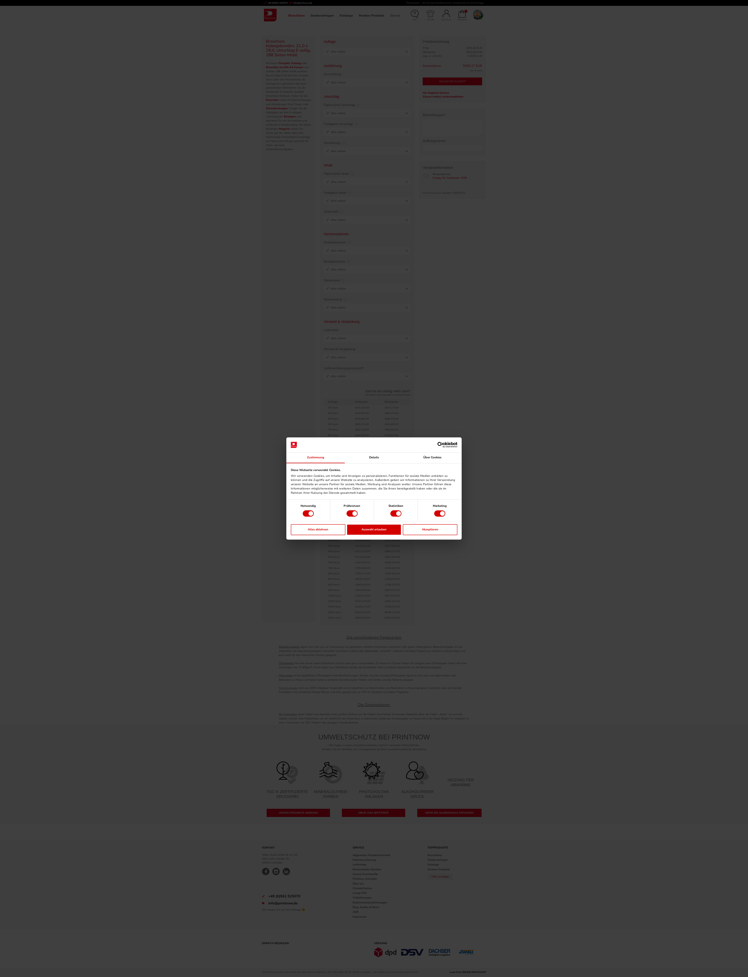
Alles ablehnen (318, 529)
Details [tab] (374, 457)
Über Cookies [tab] (432, 457)
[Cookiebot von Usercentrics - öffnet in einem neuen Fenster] (440, 445)
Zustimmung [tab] (315, 457)
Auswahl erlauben (374, 529)
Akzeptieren (430, 529)
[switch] (352, 514)
